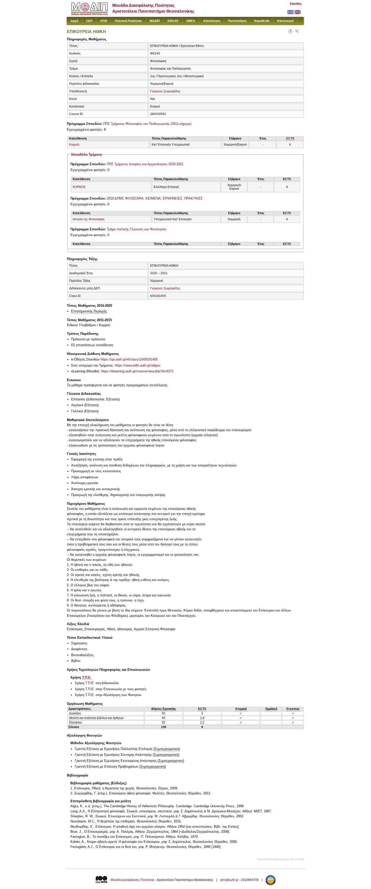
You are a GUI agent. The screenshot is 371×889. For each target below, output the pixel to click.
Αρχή (74, 21)
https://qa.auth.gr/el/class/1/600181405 (129, 359)
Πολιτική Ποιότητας (128, 21)
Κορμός (74, 144)
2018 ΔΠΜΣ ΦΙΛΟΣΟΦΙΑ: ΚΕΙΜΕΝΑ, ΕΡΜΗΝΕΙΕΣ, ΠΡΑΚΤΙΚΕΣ (155, 198)
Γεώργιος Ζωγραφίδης (165, 91)
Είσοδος (296, 4)
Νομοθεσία (261, 21)
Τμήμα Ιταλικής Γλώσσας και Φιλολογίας (136, 229)
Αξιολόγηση (211, 21)
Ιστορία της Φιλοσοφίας (89, 219)
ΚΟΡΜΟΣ (79, 187)
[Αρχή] (89, 14)
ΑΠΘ (103, 21)
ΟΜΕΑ (190, 21)
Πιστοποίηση (237, 21)
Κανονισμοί (285, 21)
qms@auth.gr (229, 880)
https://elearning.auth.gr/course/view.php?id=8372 (137, 371)
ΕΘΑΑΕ (173, 21)
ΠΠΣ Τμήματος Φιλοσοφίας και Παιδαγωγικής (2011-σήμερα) (147, 124)
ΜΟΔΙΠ (155, 21)
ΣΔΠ (89, 21)
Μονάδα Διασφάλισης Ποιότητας (132, 880)
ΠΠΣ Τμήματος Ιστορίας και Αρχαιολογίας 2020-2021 (145, 164)
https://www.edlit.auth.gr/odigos (138, 365)
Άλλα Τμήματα (86, 154)
